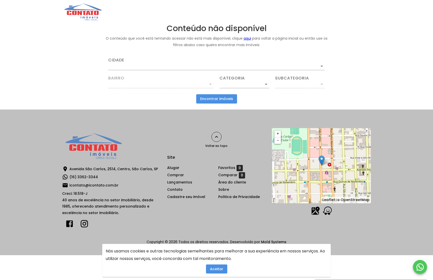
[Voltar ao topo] (216, 137)
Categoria (232, 78)
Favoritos (229, 167)
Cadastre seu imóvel (186, 196)
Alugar (197, 11)
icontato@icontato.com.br (94, 185)
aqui (247, 38)
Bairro (116, 78)
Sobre (306, 11)
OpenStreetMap (355, 199)
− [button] (278, 140)
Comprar (222, 11)
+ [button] (278, 133)
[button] (244, 84)
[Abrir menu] (363, 12)
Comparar (230, 175)
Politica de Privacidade (239, 196)
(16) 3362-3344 (83, 176)
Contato (283, 11)
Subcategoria (292, 78)
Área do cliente (336, 11)
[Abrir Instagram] (84, 224)
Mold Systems (273, 241)
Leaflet (328, 199)
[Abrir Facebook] (69, 224)
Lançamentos (253, 11)
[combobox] (216, 64)
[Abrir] (321, 66)
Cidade (116, 60)
